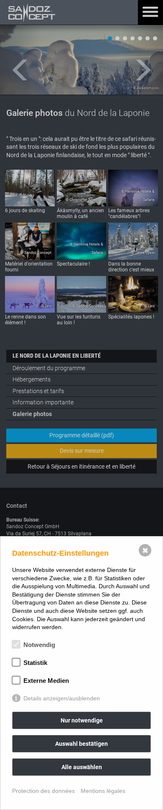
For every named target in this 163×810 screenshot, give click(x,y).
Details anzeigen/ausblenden (61, 698)
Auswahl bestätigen (81, 743)
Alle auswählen (81, 767)
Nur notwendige (82, 720)
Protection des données (43, 790)
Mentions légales (103, 790)
